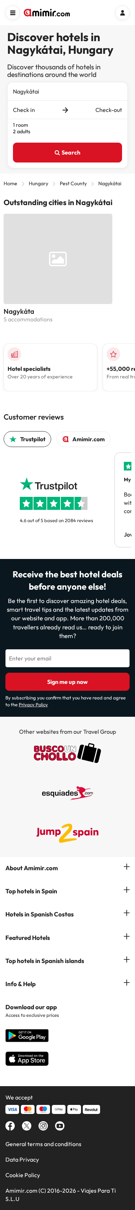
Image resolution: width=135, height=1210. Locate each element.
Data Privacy (22, 1159)
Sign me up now (67, 681)
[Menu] (12, 12)
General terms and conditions (43, 1144)
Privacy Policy (33, 704)
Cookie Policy (22, 1175)
